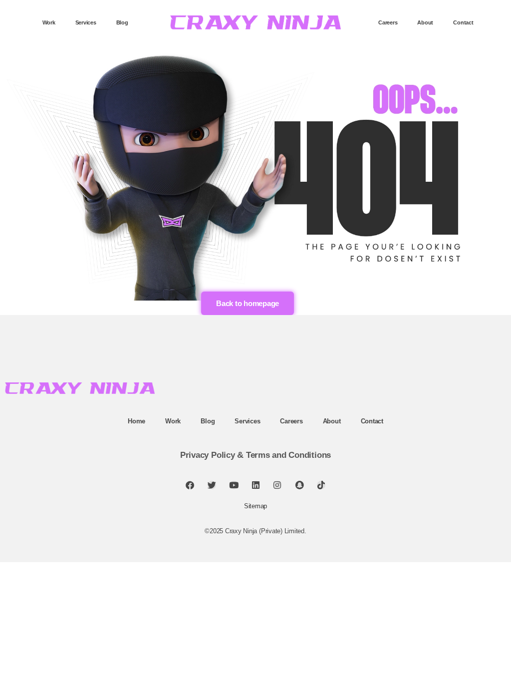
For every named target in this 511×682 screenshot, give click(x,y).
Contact (463, 22)
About (425, 22)
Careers (387, 22)
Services (85, 22)
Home (136, 421)
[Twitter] (212, 485)
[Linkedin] (256, 485)
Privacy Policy (207, 455)
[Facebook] (190, 485)
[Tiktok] (321, 485)
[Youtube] (234, 485)
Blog (122, 22)
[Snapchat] (299, 485)
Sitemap (255, 506)
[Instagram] (277, 485)
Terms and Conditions (288, 455)
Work (48, 22)
